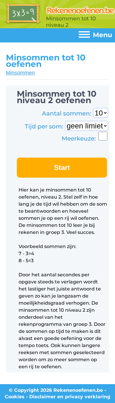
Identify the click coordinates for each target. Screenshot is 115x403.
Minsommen (20, 73)
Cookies (14, 396)
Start (62, 167)
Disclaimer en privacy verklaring (69, 396)
